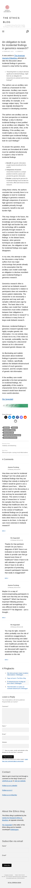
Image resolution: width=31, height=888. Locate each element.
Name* (4, 846)
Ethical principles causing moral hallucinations (15, 451)
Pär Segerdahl (7, 399)
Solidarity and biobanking (9, 444)
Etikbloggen (14, 829)
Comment (5, 706)
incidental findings (9, 430)
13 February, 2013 (8, 51)
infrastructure (8, 432)
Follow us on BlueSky (9, 795)
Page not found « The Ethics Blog (16, 678)
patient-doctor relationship (12, 435)
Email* (4, 855)
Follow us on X (7, 790)
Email (4, 734)
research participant (10, 437)
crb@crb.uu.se (7, 781)
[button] (5, 417)
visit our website (19, 781)
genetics (14, 427)
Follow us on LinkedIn (9, 785)
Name (4, 726)
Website (4, 742)
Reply (4, 530)
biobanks (6, 427)
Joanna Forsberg (13, 467)
